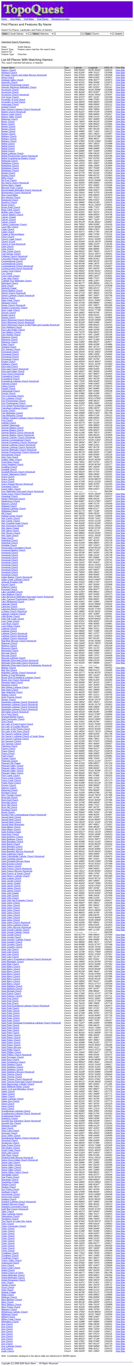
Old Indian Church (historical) (15, 712)
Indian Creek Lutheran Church (15, 579)
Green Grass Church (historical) (16, 494)
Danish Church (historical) (13, 293)
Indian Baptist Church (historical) (16, 577)
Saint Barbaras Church (12, 839)
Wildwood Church (9, 1314)
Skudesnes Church (10, 1143)
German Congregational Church (16, 440)
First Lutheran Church (11, 398)
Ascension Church (10, 89)
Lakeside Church (9, 604)
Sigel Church (7, 1128)
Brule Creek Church (10, 210)
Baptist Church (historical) (13, 112)
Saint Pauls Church (10, 1010)
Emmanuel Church (10, 352)
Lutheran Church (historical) (14, 633)
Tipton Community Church (13, 1226)
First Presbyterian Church (13, 401)
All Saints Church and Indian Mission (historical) (24, 75)
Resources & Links (61, 19)
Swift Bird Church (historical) (14, 1209)
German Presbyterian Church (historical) (20, 452)
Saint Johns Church (10, 903)
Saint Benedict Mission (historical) (17, 851)
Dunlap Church (8, 315)
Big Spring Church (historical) (15, 183)
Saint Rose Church (10, 1059)
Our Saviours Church (11, 741)
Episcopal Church (9, 366)
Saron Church (7, 1103)
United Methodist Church (13, 1275)
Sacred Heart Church (11, 817)
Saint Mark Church (10, 964)
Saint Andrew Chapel (11, 832)
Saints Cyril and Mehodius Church (17, 1089)
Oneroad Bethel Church (12, 716)
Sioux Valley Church (10, 1135)
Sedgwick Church (9, 1118)
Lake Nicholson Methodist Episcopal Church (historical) (27, 596)
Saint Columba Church (12, 859)
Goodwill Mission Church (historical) (18, 472)
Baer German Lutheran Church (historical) (21, 109)
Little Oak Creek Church (12, 619)
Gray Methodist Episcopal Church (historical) (22, 491)
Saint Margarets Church (12, 961)
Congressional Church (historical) (17, 268)
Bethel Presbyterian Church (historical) (19, 156)
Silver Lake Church (10, 1130)
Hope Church (7, 538)
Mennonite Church (9, 650)
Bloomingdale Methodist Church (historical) (21, 190)
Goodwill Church (9, 469)
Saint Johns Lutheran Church (15, 925)
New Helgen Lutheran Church (15, 687)
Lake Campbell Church (12, 592)
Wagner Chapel (8, 1292)
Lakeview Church (9, 606)
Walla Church (7, 1295)
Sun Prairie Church (10, 1189)
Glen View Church (9, 457)
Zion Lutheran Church (11, 1346)
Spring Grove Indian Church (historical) (19, 1160)
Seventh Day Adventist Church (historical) (21, 1121)
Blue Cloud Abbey (9, 195)
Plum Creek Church (10, 775)
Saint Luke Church (10, 952)
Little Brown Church (10, 616)
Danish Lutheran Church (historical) (17, 295)
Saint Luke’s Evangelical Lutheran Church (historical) (26, 959)
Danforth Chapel (9, 288)
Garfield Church (8, 423)
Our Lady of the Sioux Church (15, 731)
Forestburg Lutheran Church (14, 408)
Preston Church (8, 785)
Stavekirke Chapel (10, 1182)
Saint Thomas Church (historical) (16, 1079)
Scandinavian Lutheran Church (15, 1111)
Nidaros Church (8, 694)
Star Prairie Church (10, 1177)
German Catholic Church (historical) (18, 437)
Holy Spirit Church (9, 535)
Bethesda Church (9, 161)
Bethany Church (9, 136)
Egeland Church (8, 347)
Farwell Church (8, 388)
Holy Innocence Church (12, 525)
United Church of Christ (12, 1272)
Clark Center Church (10, 251)
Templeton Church (9, 1219)
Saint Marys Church (10, 971)
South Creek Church (10, 1150)
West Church (7, 1302)
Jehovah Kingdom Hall (12, 582)
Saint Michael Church (11, 991)
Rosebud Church (9, 810)
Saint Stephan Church (11, 1064)
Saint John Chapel (10, 893)
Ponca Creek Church (11, 778)
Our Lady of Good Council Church (17, 724)
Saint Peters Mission (11, 1047)
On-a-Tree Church (9, 714)
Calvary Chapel (8, 217)
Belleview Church (9, 119)
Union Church (7, 1265)
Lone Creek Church (10, 621)
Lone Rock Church (10, 623)
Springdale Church (10, 1174)
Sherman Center (9, 1126)
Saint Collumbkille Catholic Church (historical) (22, 856)
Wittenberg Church (10, 1321)
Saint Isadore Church (11, 878)
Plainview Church (9, 761)
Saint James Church (11, 885)
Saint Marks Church (10, 966)
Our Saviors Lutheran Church (15, 739)
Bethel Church (8, 143)
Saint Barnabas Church (12, 841)
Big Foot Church (9, 180)
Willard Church (8, 1317)
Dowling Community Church (14, 307)
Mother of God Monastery (13, 675)
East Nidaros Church (11, 332)
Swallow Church (8, 1199)
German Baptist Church (12, 427)
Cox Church (6, 273)
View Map (120, 70)
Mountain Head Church (12, 682)
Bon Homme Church (10, 197)
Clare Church (7, 249)
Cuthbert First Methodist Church (16, 281)
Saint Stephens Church (12, 1067)
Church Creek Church (11, 239)
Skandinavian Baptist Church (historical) (20, 1138)
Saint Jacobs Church (11, 881)
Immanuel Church (9, 552)
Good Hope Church (10, 462)
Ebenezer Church (9, 337)
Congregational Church (12, 261)
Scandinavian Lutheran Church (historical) (21, 1113)
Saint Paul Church (9, 998)
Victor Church (7, 1287)
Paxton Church (8, 748)
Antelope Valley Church (12, 80)
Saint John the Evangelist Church (17, 900)
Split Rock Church (9, 1155)
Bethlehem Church (10, 163)
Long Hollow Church (10, 626)
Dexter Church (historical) (13, 305)
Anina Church (7, 77)
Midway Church (8, 668)
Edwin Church (7, 344)
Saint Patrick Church (11, 993)
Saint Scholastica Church (13, 1062)
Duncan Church (8, 312)
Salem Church (8, 1091)
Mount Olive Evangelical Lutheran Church (21, 677)
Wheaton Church (9, 1309)
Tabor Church (7, 1211)
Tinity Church (7, 1223)
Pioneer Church (8, 758)
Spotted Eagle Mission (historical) (17, 1157)
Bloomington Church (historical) (16, 192)
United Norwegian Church (13, 1280)
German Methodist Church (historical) (19, 450)
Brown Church (8, 205)
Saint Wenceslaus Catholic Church (17, 1084)
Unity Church (7, 1282)
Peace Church (8, 751)
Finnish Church (8, 393)
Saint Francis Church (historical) (16, 868)
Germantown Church (11, 454)
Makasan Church (9, 643)
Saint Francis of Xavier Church (15, 873)
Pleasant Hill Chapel (10, 763)
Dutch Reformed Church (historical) (17, 320)
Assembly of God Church (13, 99)
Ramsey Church (9, 788)
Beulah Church (8, 173)
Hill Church (6, 513)
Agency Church (8, 70)
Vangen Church (8, 1285)
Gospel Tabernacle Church (13, 474)
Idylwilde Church (9, 545)
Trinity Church (8, 1228)
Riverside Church (9, 797)
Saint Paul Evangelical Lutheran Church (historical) (25, 1005)
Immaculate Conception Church (16, 547)
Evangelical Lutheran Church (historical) (20, 381)
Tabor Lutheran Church (12, 1214)
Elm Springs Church (10, 349)
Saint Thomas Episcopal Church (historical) (21, 1081)
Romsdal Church (9, 802)
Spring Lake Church (10, 1162)
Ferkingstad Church (10, 391)
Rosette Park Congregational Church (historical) (23, 814)
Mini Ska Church (9, 670)
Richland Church (9, 792)
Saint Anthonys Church (12, 837)
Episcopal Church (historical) (14, 369)
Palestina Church (9, 746)
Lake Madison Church (11, 594)
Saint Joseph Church (11, 934)
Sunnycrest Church (10, 1197)
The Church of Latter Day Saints (16, 1221)
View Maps (15, 19)
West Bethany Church (11, 1299)
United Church (8, 1270)
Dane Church (7, 285)
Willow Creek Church (11, 1319)
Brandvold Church (9, 200)
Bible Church (7, 178)
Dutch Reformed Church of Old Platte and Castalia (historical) (30, 325)
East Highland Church (11, 327)
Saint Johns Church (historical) (15, 922)
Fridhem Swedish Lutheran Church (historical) (22, 418)
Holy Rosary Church (10, 533)
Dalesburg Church (9, 283)
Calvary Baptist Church (12, 214)
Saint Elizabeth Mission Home (15, 861)
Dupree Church (8, 317)
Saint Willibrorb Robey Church (15, 1086)
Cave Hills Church (9, 227)
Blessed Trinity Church (12, 187)
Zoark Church (7, 1351)
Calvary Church (8, 219)
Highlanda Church (9, 511)
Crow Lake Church (10, 278)
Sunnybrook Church (10, 1194)
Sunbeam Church (9, 1192)
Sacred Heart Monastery (12, 824)
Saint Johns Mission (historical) (16, 927)
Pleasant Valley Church (12, 765)
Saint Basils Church (10, 844)
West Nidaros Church (11, 1304)
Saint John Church (10, 895)
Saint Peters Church (10, 1035)
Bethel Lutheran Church (12, 153)
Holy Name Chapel (10, 528)
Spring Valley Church (11, 1165)
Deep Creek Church (10, 300)
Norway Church (8, 699)
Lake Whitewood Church (12, 601)
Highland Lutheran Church (13, 508)
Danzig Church (8, 298)
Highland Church (9, 506)
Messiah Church (9, 653)
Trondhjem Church (10, 1253)
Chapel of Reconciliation (12, 234)
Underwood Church (10, 1263)
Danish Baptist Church (12, 290)
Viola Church (7, 1290)
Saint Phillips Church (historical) (16, 1054)
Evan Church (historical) (12, 374)
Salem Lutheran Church (12, 1099)
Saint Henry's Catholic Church (15, 876)
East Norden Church (10, 334)
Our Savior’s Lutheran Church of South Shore (22, 736)
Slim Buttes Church (10, 1148)
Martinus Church (9, 645)
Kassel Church (8, 584)
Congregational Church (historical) (17, 266)
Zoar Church (7, 1348)
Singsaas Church (9, 1133)
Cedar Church (7, 229)
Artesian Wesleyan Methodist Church (18, 87)
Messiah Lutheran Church (13, 658)
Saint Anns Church (10, 834)
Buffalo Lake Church (11, 212)
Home (4, 19)
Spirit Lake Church (10, 1152)
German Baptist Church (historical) (17, 432)
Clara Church (7, 246)
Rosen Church (8, 812)
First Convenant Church (12, 396)
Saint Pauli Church (10, 1008)
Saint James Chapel (10, 883)
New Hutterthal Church (12, 692)
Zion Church (7, 1324)
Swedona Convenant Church (14, 1206)
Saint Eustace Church (11, 863)
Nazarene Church (9, 685)
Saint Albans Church (11, 827)
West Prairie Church (10, 1307)
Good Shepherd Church (12, 464)
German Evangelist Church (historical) (19, 442)
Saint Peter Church (10, 1025)
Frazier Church (8, 410)
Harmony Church (9, 503)
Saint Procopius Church (12, 1057)
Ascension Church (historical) (15, 94)
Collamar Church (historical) (14, 256)
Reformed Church (9, 790)
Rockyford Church (9, 800)
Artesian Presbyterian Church (15, 85)
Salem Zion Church (10, 1101)
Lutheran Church (9, 628)
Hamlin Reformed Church (13, 499)
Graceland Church (9, 486)
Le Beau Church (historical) (14, 611)
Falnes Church (8, 386)
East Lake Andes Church (13, 330)
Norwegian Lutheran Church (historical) (19, 702)
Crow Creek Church (10, 276)
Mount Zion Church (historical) (15, 680)
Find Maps (29, 19)
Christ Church (7, 236)
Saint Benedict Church (12, 846)
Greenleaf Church (9, 496)
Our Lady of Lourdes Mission (15, 726)
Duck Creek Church (10, 310)
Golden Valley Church (11, 459)
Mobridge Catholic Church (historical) (18, 672)
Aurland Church (8, 107)
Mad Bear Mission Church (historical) (18, 641)
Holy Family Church (10, 518)
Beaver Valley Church (11, 116)
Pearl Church (7, 756)
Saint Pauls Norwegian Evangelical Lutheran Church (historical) (31, 1023)
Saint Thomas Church (11, 1074)
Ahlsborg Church (9, 72)
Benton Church (8, 126)
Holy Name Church (10, 530)
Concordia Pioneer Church (13, 258)
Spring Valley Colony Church (14, 1172)
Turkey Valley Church (11, 1260)
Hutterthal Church (9, 540)
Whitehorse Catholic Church (14, 1312)
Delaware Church (9, 303)
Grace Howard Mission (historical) (17, 484)
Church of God (8, 241)
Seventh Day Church (11, 1123)
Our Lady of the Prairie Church (15, 729)
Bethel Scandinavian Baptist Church (18, 158)
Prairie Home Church (11, 783)
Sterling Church (8, 1184)
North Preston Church (11, 697)
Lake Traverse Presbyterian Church (18, 599)
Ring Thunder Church (11, 795)
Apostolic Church (9, 82)
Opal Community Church (13, 719)
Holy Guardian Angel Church (14, 523)
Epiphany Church (9, 364)
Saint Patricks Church (11, 996)
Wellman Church (9, 1297)
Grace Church (7, 476)
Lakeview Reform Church (13, 609)
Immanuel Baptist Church (13, 550)
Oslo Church (7, 721)
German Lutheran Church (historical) (18, 445)
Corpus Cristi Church (11, 271)
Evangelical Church (10, 376)
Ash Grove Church (10, 97)
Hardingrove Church (10, 501)
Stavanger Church (9, 1179)
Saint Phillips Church (11, 1052)
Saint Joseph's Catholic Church (16, 939)
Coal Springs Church (11, 254)
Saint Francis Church (11, 866)
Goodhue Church (9, 467)
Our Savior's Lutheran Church (15, 734)
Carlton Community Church (14, 224)
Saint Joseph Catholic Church (15, 930)
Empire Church (8, 361)
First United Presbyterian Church (16, 405)
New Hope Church (9, 690)
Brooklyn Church (9, 202)
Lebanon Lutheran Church (13, 614)
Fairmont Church (9, 383)
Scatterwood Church (10, 1116)
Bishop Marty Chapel (11, 185)
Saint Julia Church (10, 949)
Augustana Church (10, 104)
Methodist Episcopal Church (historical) (19, 660)
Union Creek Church (10, 1268)
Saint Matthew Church (11, 986)
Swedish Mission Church (13, 1204)
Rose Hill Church (9, 805)
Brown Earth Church (10, 207)
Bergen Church (8, 129)
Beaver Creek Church (11, 114)
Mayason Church (9, 648)
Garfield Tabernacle (10, 425)
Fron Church (7, 420)
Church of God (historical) (13, 244)
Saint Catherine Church (12, 854)
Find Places (42, 19)
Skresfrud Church (9, 1140)
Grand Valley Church (11, 489)
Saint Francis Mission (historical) (16, 871)
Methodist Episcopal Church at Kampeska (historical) (26, 665)
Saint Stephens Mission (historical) (17, 1072)
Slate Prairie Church (10, 1145)
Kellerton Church (9, 587)
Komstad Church (9, 589)
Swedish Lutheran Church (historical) (18, 1201)
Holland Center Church (12, 516)
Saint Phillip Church (10, 1050)
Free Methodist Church (12, 413)
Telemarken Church (10, 1216)
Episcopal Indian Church (12, 371)
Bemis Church (8, 121)
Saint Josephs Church (11, 942)
